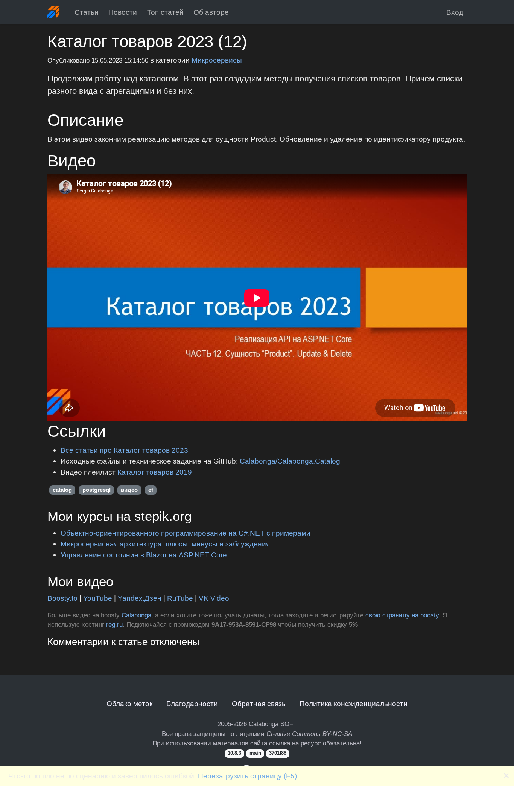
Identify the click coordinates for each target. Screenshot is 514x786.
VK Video (214, 598)
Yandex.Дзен (139, 598)
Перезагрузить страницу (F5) (247, 776)
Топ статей (165, 12)
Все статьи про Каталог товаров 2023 (124, 450)
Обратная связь (259, 703)
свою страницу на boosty (402, 615)
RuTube (180, 598)
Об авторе (211, 12)
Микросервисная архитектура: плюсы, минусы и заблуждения (165, 544)
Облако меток (129, 703)
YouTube (97, 598)
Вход (454, 12)
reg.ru (114, 624)
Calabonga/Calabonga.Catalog (290, 461)
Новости (122, 12)
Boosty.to (62, 598)
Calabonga (136, 615)
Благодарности (192, 703)
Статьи (87, 12)
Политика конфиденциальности (354, 703)
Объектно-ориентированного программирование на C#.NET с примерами (185, 533)
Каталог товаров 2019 (154, 472)
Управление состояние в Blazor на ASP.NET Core (144, 555)
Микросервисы (217, 60)
